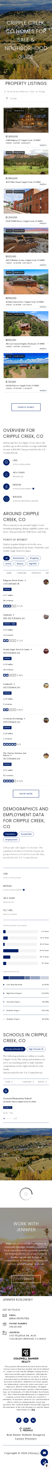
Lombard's (8, 684)
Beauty (21, 563)
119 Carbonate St (11, 583)
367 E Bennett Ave (11, 758)
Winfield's (7, 615)
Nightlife (34, 563)
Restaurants (20, 558)
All (7, 558)
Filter (13, 98)
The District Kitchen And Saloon (14, 754)
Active (9, 563)
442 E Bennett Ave (11, 652)
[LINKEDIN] (33, 1420)
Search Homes (26, 407)
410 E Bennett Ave (11, 722)
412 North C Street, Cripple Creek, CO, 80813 (19, 1101)
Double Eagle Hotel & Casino (16, 649)
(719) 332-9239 (15, 1326)
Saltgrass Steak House (13, 580)
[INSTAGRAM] (26, 1420)
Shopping (35, 558)
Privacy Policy (38, 1453)
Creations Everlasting (13, 718)
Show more (26, 793)
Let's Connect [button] (26, 1279)
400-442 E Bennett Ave (14, 618)
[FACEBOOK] (18, 1420)
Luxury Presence (26, 1438)
